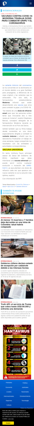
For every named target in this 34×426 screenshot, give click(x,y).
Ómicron (26, 184)
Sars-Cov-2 (11, 186)
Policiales (9, 382)
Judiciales (25, 387)
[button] (30, 3)
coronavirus (27, 85)
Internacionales (9, 396)
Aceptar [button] (8, 423)
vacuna (21, 105)
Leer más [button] (11, 419)
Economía (9, 387)
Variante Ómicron (21, 186)
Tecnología (25, 400)
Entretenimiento (25, 396)
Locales (8, 392)
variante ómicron (11, 85)
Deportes (9, 400)
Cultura (9, 405)
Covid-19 (19, 184)
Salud (4, 186)
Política (25, 383)
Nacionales (25, 392)
